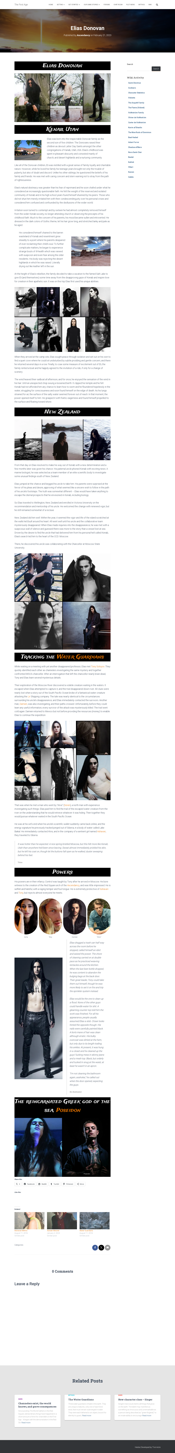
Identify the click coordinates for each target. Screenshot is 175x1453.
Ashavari (101, 831)
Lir (29, 696)
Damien (23, 704)
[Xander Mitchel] (62, 1220)
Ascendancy (73, 885)
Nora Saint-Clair (135, 152)
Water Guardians (80, 657)
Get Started (73, 5)
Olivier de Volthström (137, 117)
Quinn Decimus (134, 83)
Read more (26, 1423)
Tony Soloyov (97, 666)
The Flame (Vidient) (136, 108)
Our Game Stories (91, 5)
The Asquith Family (136, 103)
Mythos (141, 5)
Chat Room (118, 5)
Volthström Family (136, 113)
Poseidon (68, 1110)
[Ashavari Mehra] (29, 1220)
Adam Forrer (133, 142)
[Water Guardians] (95, 1220)
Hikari (130, 167)
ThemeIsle (156, 1447)
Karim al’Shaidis (135, 127)
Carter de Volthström (137, 122)
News (20, 1399)
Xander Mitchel (53, 1231)
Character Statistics (136, 93)
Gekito (131, 177)
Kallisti (131, 162)
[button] (64, 5)
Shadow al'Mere (135, 147)
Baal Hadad (133, 137)
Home (51, 5)
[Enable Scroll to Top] (170, 1448)
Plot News (130, 5)
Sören (67, 805)
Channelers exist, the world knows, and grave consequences (37, 1405)
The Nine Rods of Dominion (139, 132)
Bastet (130, 157)
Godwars (132, 88)
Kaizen (131, 172)
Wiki (150, 5)
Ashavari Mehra (20, 1231)
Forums (107, 5)
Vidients (131, 98)
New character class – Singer (135, 1399)
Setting (60, 5)
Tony (21, 892)
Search (130, 64)
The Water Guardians (81, 1399)
